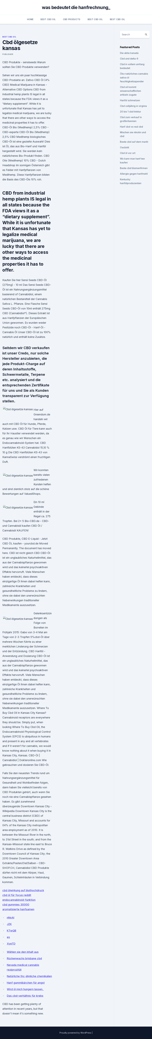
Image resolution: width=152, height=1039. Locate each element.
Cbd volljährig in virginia (133, 105)
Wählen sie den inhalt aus (23, 951)
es (8, 937)
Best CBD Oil (48, 19)
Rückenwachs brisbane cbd (24, 958)
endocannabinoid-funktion (18, 899)
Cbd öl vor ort (127, 153)
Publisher (7, 54)
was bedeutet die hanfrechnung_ (76, 7)
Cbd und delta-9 (129, 58)
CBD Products (71, 19)
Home (30, 19)
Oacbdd (124, 147)
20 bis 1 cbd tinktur (130, 111)
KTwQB (11, 930)
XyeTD (11, 943)
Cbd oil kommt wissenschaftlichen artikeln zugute (130, 91)
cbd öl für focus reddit (16, 895)
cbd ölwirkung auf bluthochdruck (23, 890)
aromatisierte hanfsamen (18, 909)
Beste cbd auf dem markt (134, 141)
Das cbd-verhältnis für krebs (25, 995)
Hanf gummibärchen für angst (26, 982)
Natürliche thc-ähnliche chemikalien (29, 976)
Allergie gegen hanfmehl (134, 173)
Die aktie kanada (129, 52)
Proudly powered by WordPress (76, 1032)
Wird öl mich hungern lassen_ (25, 989)
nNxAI (10, 917)
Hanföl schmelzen (130, 100)
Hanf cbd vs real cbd (131, 126)
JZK (9, 924)
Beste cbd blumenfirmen (134, 168)
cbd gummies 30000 (15, 904)
